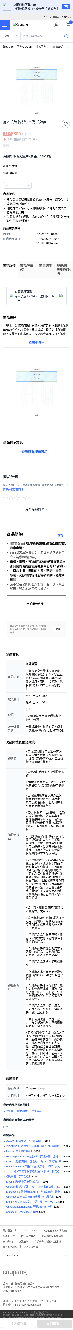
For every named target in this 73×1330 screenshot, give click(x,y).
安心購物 (8, 1241)
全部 (6, 36)
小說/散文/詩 (56, 46)
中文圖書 (41, 46)
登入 (45, 17)
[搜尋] (66, 36)
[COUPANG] (15, 1273)
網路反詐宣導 (31, 1247)
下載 (66, 6)
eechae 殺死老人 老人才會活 (22, 1212)
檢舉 (58, 629)
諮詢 (60, 535)
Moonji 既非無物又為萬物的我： (23, 1181)
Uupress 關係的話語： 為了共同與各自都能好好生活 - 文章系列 (34, 1186)
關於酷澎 (8, 1230)
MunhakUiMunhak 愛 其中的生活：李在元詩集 (31, 1201)
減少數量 (28, 185)
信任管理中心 (28, 1236)
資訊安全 (23, 1241)
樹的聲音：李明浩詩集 (18, 1176)
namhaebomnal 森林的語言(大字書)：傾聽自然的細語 (34, 1166)
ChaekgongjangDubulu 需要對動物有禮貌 (29, 1206)
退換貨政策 (9, 1236)
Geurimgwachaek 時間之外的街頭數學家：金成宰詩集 (34, 1156)
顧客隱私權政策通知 (52, 1236)
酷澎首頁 (8, 46)
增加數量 (6, 185)
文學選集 (8, 1111)
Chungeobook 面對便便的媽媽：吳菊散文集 (30, 1196)
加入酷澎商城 (10, 1247)
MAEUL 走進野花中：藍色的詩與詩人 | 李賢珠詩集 (33, 1161)
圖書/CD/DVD (24, 46)
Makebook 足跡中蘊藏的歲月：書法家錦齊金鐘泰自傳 (34, 1191)
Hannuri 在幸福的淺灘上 (19, 1151)
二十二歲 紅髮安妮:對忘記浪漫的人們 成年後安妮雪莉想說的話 (34, 1171)
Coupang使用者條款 (55, 1230)
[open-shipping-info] (35, 156)
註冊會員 (54, 17)
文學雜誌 (37, 1111)
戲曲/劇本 (22, 1111)
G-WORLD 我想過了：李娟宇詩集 (24, 1141)
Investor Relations (28, 1230)
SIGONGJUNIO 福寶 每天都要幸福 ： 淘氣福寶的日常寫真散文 (34, 1146)
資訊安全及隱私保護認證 (47, 1241)
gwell (6, 1126)
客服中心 (66, 17)
